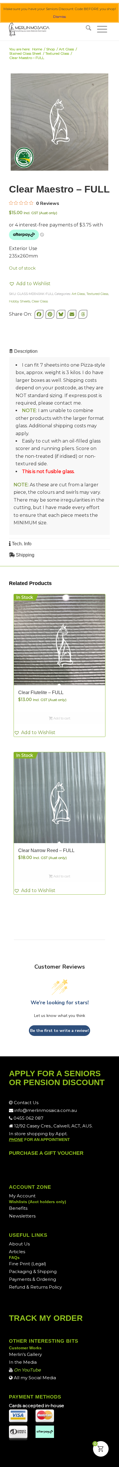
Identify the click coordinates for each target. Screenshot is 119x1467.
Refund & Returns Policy (35, 1287)
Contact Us (25, 1102)
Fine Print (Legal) (27, 1263)
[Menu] (102, 29)
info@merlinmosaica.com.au (45, 1110)
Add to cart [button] (61, 718)
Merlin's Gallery (25, 1354)
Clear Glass (40, 301)
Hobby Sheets (19, 301)
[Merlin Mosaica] (49, 29)
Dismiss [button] (59, 16)
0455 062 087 (27, 1118)
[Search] (88, 29)
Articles (17, 1251)
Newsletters (22, 1216)
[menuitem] (88, 29)
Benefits (18, 1208)
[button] (30, 283)
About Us (19, 1244)
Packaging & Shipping (33, 1271)
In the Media (23, 1362)
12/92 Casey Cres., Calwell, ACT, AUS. (53, 1126)
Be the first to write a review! (59, 1030)
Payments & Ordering (32, 1279)
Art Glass (78, 294)
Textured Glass (97, 294)
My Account (22, 1196)
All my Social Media (34, 1377)
